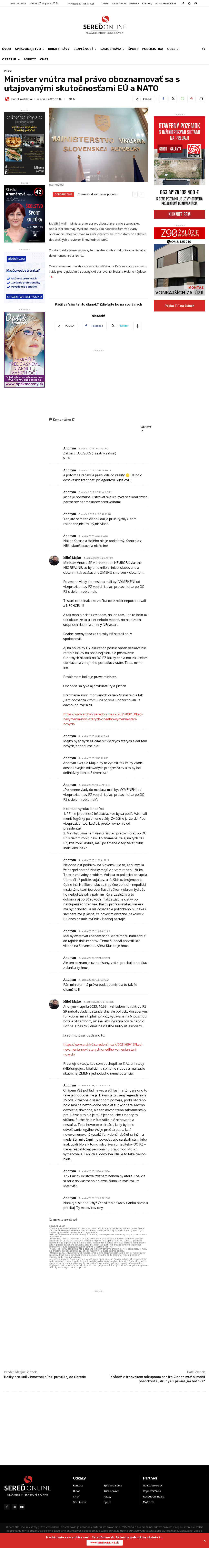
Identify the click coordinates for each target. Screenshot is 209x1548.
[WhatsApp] (182, 99)
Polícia (8, 71)
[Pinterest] (191, 99)
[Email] (201, 99)
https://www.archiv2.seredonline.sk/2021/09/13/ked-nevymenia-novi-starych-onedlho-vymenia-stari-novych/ (103, 719)
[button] (204, 49)
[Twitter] (173, 99)
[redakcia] (7, 99)
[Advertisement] (98, 381)
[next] (141, 194)
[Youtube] (196, 3)
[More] (137, 326)
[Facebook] (183, 3)
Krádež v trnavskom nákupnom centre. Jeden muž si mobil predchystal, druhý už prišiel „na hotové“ (158, 1379)
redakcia (26, 99)
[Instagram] (189, 3)
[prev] (135, 194)
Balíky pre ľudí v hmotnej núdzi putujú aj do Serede (45, 1377)
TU (51, 277)
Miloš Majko (72, 557)
